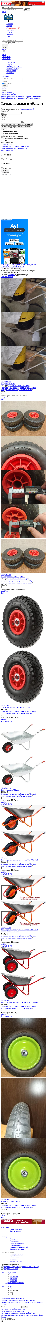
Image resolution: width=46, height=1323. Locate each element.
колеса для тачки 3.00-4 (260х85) (13, 577)
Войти (4, 88)
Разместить (6, 57)
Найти (5, 45)
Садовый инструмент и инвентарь (14, 98)
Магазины (27, 127)
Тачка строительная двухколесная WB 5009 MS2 (19, 1002)
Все (3, 124)
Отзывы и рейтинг (17, 1249)
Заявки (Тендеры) (8, 127)
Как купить (14, 1239)
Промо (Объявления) (25, 124)
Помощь (4, 1237)
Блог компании (15, 1231)
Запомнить (8, 83)
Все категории (6, 96)
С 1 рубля (18, 127)
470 (10, 721)
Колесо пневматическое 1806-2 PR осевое (17, 707)
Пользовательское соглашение (12, 1298)
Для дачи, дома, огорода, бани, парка (26, 96)
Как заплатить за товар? (19, 1247)
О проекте (5, 1227)
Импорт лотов (15, 1245)
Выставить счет (16, 1261)
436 (2, 1218)
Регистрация (7, 92)
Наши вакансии (16, 1229)
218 (2, 593)
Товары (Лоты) (11, 124)
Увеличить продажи (17, 1243)
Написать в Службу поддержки (13, 1309)
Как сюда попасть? (27, 109)
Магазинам (14, 1259)
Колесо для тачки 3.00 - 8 (10, 1201)
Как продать (14, 1241)
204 (2, 400)
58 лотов (11, 275)
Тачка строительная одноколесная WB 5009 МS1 (19, 860)
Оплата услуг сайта (8, 1273)
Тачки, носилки (34, 98)
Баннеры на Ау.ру (16, 1255)
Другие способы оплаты (14, 1283)
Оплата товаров (7, 1286)
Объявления (14, 1257)
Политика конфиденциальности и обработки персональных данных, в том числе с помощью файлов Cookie (22, 1302)
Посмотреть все (7, 277)
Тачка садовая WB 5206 (10, 790)
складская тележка (8, 384)
